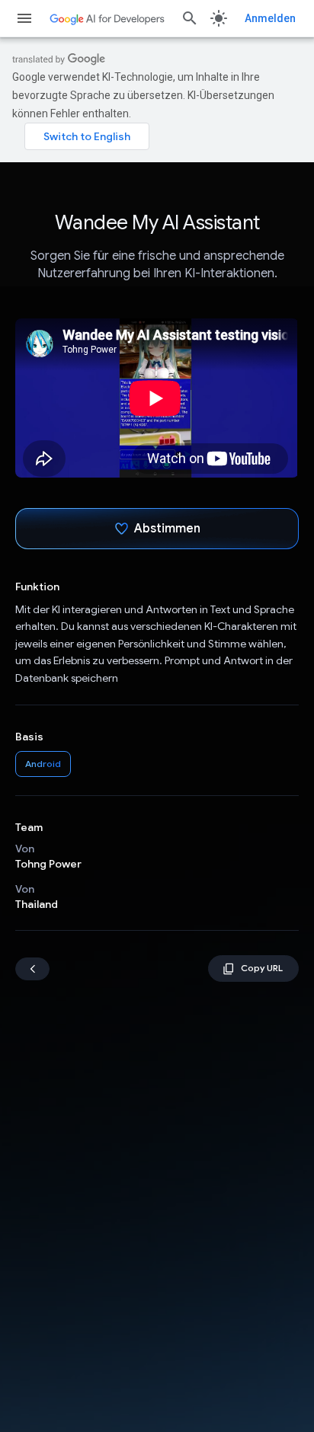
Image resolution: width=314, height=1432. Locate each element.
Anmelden (270, 18)
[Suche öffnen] (190, 18)
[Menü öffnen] (24, 18)
